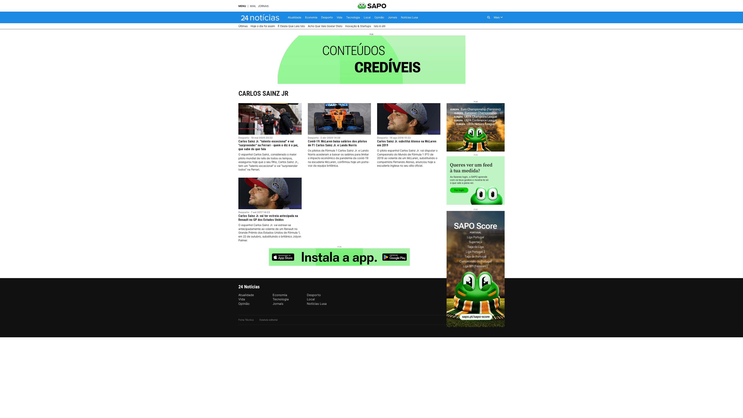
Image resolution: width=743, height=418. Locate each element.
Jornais (263, 6)
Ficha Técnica (246, 319)
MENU (242, 6)
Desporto (243, 137)
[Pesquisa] (488, 17)
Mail (253, 6)
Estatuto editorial (268, 319)
